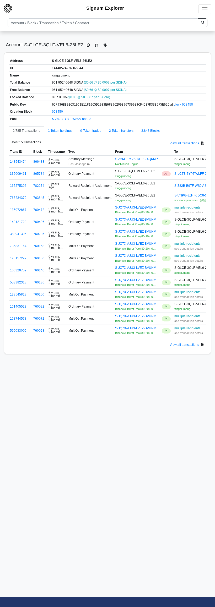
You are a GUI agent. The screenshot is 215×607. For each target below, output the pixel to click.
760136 (38, 282)
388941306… (20, 234)
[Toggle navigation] (204, 9)
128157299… (20, 258)
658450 (57, 111)
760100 (38, 294)
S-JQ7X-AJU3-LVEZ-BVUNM (135, 207)
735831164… (20, 246)
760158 (38, 246)
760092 (38, 306)
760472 (38, 210)
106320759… (20, 270)
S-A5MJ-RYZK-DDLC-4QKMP (136, 159)
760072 (38, 318)
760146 (38, 270)
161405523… (20, 306)
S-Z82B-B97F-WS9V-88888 (71, 119)
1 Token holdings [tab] (60, 131)
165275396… (20, 186)
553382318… (20, 282)
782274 (38, 186)
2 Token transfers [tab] (121, 131)
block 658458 (183, 104)
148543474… (20, 161)
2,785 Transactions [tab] (26, 131)
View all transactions (184, 143)
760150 (38, 258)
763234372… (20, 198)
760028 (38, 330)
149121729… (20, 222)
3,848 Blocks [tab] (150, 131)
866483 (38, 161)
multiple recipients (187, 207)
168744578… (20, 318)
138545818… (20, 294)
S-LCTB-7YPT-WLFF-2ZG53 (194, 174)
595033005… (20, 330)
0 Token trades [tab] (90, 131)
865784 (38, 174)
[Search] (202, 22)
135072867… (20, 210)
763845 (38, 198)
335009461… (20, 174)
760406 (38, 222)
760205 (38, 234)
